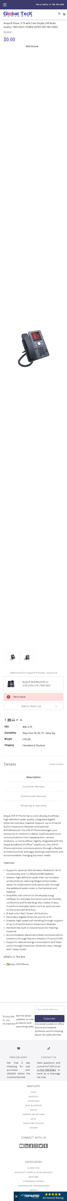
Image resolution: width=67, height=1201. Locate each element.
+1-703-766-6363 (46, 1070)
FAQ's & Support (33, 1105)
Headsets (34, 1096)
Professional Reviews (33, 796)
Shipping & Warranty (33, 805)
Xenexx (33, 1190)
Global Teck (33, 1168)
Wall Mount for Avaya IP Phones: (33, 672)
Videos (33, 1110)
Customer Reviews (34, 786)
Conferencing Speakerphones (33, 1186)
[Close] (16, 1196)
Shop (33, 1092)
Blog (33, 1119)
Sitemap (34, 1128)
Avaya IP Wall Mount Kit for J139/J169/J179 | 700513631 (36, 684)
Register (39, 1123)
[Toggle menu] (4, 4)
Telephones (33, 1101)
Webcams (33, 1177)
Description (33, 777)
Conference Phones (33, 1181)
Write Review (32, 46)
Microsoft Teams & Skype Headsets (34, 1172)
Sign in (27, 1123)
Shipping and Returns (33, 1114)
